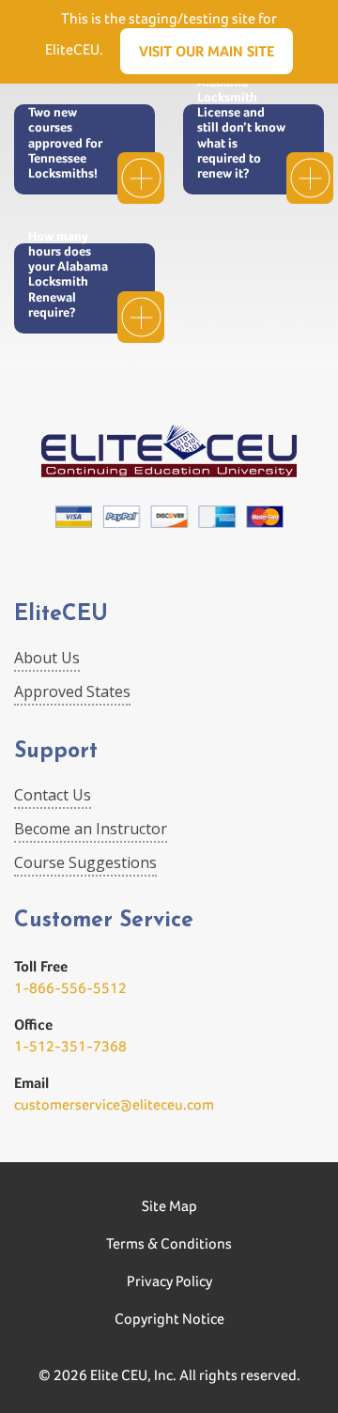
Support (56, 752)
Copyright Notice (169, 1319)
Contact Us (52, 794)
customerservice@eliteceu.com (114, 1104)
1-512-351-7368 (70, 1046)
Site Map (169, 1206)
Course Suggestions (85, 862)
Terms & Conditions (169, 1243)
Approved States (72, 691)
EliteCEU (61, 615)
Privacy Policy (169, 1281)
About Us (47, 657)
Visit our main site (206, 51)
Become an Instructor (90, 828)
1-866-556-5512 (70, 988)
